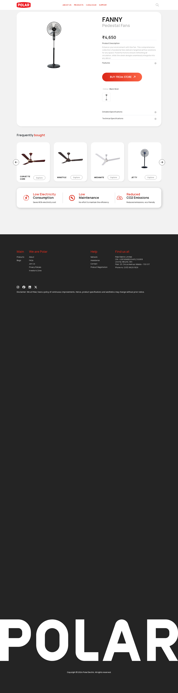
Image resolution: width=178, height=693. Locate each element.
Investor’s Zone (35, 270)
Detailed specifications (112, 111)
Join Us (32, 263)
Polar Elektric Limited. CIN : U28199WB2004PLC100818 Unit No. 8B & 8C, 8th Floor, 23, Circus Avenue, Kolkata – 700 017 (132, 260)
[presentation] (16, 162)
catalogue (91, 5)
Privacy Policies (35, 267)
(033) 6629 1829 (131, 267)
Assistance (95, 260)
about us (67, 5)
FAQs (31, 260)
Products (20, 257)
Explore (50, 177)
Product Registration (99, 267)
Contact (94, 263)
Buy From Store (121, 77)
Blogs (19, 260)
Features (106, 63)
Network (94, 257)
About (31, 257)
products (78, 5)
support (103, 5)
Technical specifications (112, 118)
